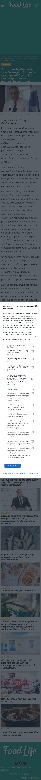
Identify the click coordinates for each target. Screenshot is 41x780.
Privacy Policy (33, 473)
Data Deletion (8, 473)
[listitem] (20, 346)
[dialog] (20, 390)
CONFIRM (12, 465)
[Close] (37, 307)
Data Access (20, 473)
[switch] (32, 351)
